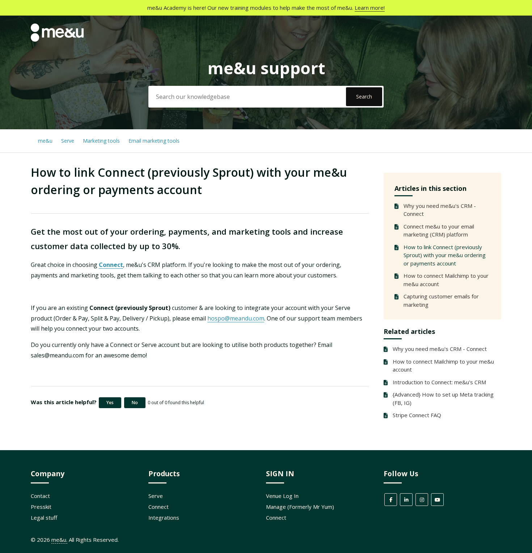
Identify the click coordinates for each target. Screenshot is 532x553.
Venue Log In (282, 495)
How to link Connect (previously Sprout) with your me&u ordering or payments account (445, 255)
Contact (40, 495)
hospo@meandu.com (235, 318)
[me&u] (57, 39)
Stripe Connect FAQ (417, 415)
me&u (45, 140)
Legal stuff (44, 517)
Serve (67, 140)
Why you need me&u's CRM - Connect (440, 210)
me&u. (59, 539)
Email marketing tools (154, 140)
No (135, 402)
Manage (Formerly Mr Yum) (300, 506)
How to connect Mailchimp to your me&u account (446, 280)
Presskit (41, 506)
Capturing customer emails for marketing (441, 300)
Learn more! (370, 7)
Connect (111, 265)
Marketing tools (101, 140)
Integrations (163, 517)
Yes (110, 402)
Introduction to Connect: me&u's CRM (439, 382)
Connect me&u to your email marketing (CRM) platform (439, 230)
